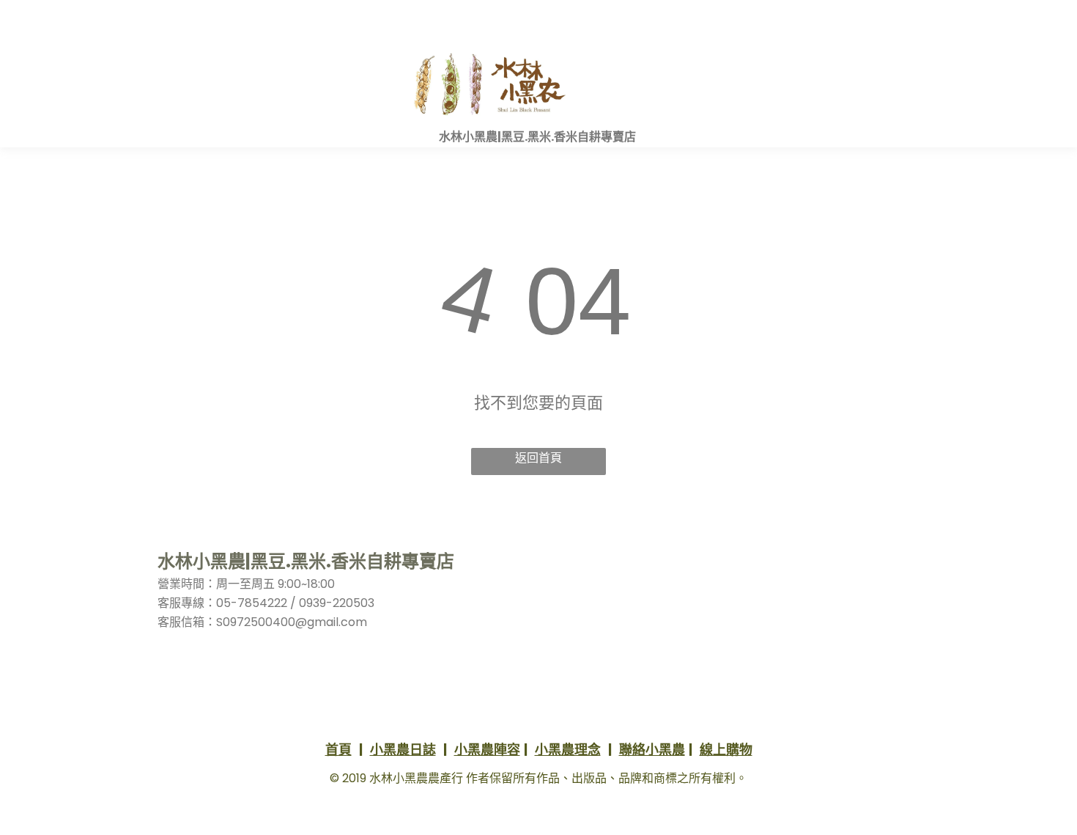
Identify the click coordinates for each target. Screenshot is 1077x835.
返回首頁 (538, 457)
